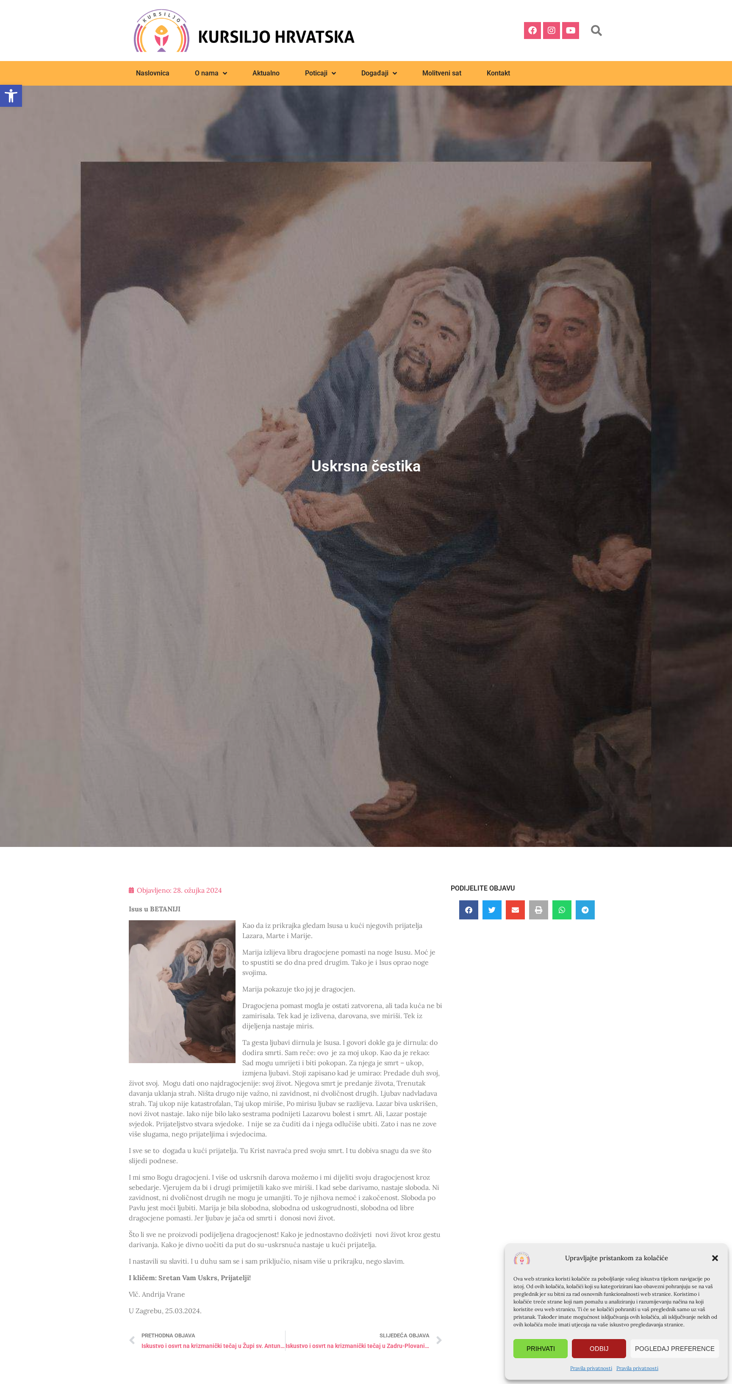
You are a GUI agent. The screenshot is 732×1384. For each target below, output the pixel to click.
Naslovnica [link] (152, 73)
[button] (715, 1258)
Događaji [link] (374, 73)
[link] (11, 96)
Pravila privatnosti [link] (591, 1368)
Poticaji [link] (316, 73)
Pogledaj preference (675, 1348)
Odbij (599, 1348)
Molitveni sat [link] (441, 73)
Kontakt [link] (498, 73)
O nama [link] (207, 73)
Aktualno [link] (266, 73)
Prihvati (541, 1348)
